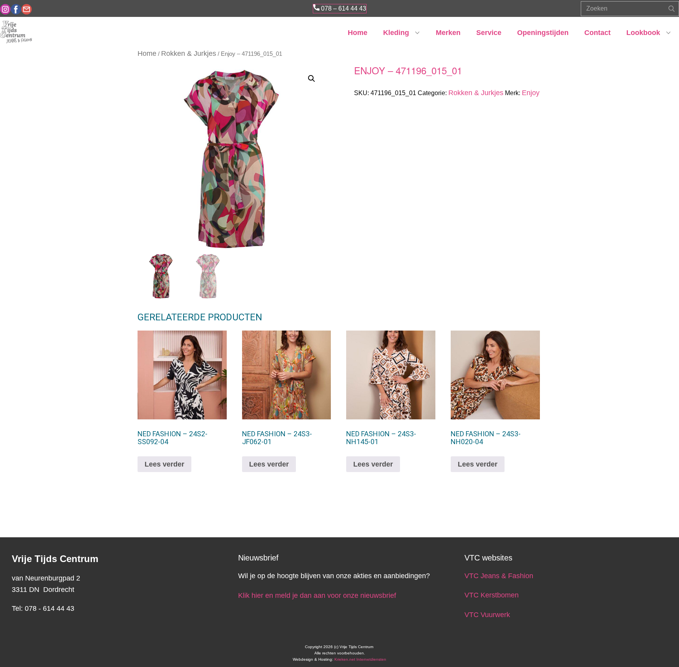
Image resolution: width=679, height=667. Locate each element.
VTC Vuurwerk (487, 615)
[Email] (26, 9)
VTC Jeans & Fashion (498, 576)
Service (488, 33)
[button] (312, 79)
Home (357, 33)
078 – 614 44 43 (342, 8)
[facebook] (16, 9)
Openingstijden (543, 33)
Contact (597, 33)
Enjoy (531, 93)
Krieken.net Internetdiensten (360, 659)
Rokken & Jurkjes (188, 53)
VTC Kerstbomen (492, 595)
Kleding (396, 33)
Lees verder (164, 464)
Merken (448, 33)
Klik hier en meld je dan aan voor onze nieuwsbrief (317, 595)
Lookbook (643, 33)
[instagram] (5, 9)
